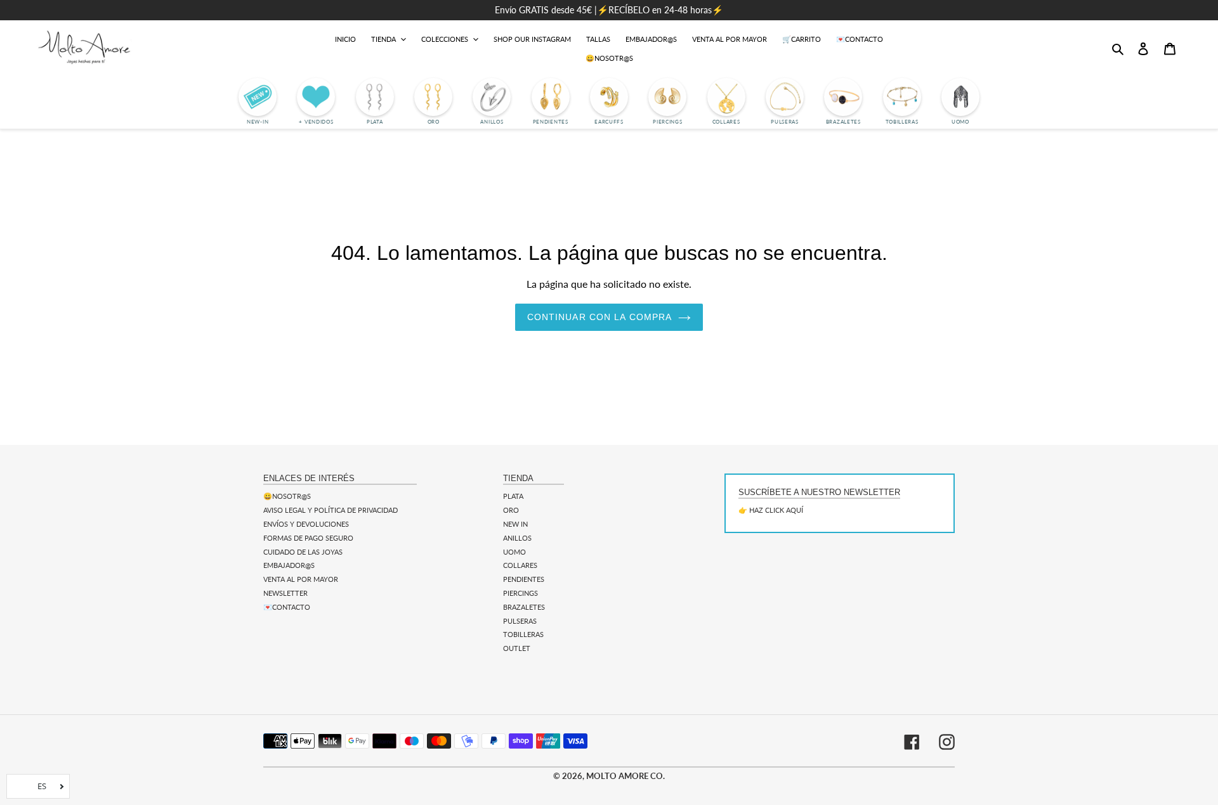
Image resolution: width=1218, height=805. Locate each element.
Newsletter (285, 593)
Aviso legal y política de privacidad (330, 510)
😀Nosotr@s (287, 496)
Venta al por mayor (300, 579)
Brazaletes (524, 607)
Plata (513, 496)
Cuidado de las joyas (303, 552)
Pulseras (520, 621)
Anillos (517, 538)
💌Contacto (286, 607)
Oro (511, 510)
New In (515, 524)
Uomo (514, 552)
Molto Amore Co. (625, 776)
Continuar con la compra (599, 317)
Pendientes (523, 579)
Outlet (516, 648)
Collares (520, 565)
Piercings (520, 593)
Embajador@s (289, 565)
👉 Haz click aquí (770, 510)
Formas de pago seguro (308, 538)
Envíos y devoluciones (306, 524)
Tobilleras (523, 634)
